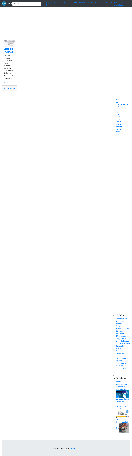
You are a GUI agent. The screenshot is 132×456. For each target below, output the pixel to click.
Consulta (7, 88)
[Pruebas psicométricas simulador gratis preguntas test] (122, 394)
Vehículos (77, 2)
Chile (118, 107)
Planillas (109, 2)
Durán (118, 134)
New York (119, 122)
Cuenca (119, 119)
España (118, 109)
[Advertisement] (62, 21)
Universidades (67, 2)
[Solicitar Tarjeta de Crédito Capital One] (124, 428)
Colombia (119, 112)
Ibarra (118, 132)
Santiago (119, 117)
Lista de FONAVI (8, 50)
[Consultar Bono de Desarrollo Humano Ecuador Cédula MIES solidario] (122, 414)
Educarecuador (88, 2)
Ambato (119, 127)
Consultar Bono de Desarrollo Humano (123, 345)
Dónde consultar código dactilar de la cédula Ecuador (123, 338)
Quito (118, 114)
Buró (43, 2)
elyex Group (74, 448)
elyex (8, 3)
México (118, 102)
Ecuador (57, 2)
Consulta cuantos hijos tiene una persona (122, 321)
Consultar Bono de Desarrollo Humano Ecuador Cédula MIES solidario (123, 404)
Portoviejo (120, 129)
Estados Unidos (122, 104)
